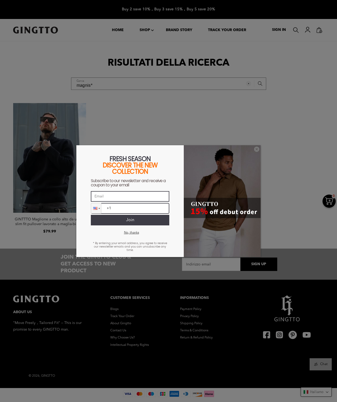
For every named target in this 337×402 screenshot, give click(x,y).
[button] (96, 208)
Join (130, 220)
